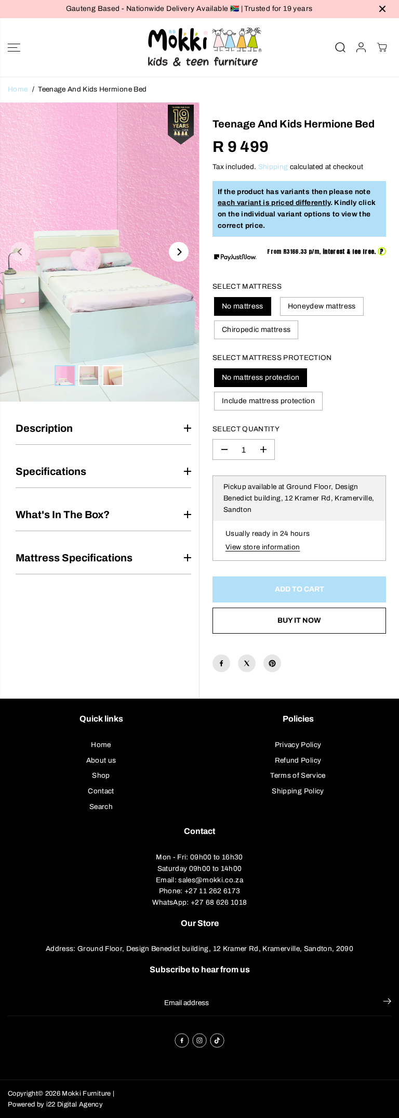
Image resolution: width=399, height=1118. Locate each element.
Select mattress (247, 286)
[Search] (340, 47)
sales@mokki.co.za (210, 880)
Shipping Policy (298, 791)
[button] (14, 47)
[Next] (179, 252)
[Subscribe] (387, 1003)
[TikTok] (217, 1040)
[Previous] (20, 252)
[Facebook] (221, 663)
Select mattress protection (272, 358)
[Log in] (361, 47)
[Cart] (382, 47)
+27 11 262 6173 (212, 891)
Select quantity (246, 429)
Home (18, 89)
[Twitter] (247, 663)
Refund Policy (298, 760)
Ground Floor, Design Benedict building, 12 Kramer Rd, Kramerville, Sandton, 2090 (215, 949)
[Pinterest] (272, 663)
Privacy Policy (298, 745)
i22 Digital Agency (74, 1104)
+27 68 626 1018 (219, 902)
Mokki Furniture (86, 1093)
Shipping (273, 167)
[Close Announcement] (382, 9)
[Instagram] (199, 1040)
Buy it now (299, 620)
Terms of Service (297, 775)
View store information (262, 547)
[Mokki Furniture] (199, 47)
